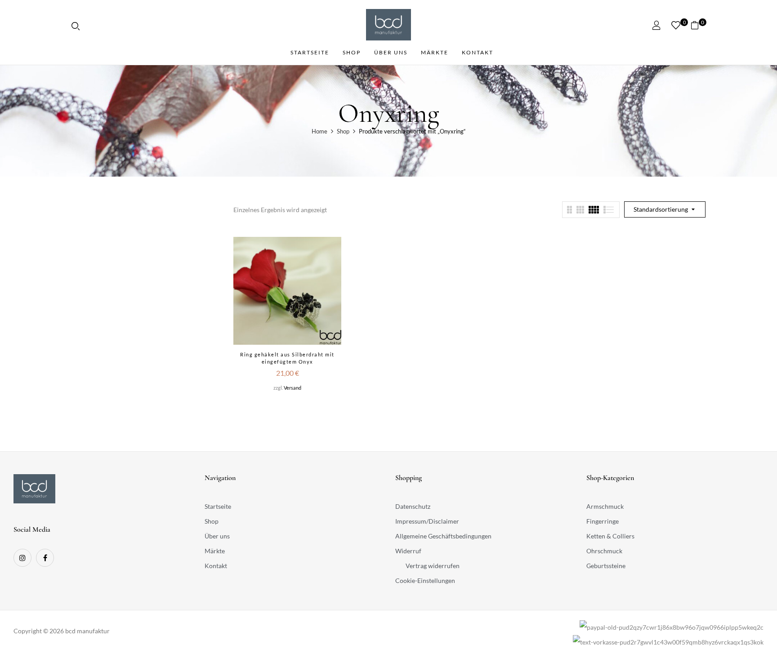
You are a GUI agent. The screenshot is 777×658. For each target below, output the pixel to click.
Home (319, 131)
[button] (698, 25)
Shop (343, 131)
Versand (292, 388)
